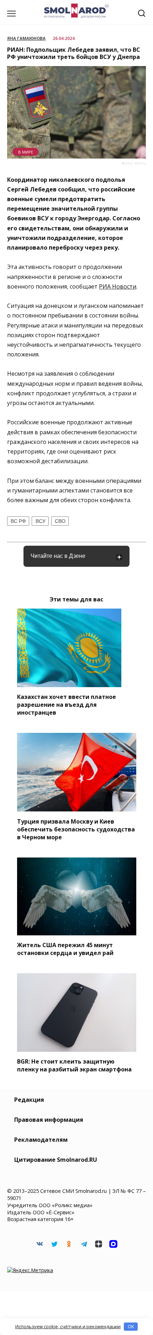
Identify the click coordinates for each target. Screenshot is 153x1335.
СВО (60, 521)
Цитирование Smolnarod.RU (55, 1160)
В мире (25, 152)
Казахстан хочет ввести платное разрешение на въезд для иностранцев (66, 704)
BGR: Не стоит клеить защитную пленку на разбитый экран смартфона (74, 1065)
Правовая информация (48, 1120)
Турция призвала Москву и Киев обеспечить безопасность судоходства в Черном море (76, 829)
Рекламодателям (41, 1140)
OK (131, 1326)
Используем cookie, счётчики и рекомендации (68, 1326)
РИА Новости (117, 286)
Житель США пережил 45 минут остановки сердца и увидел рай (65, 949)
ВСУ (41, 521)
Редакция (29, 1100)
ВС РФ (18, 521)
